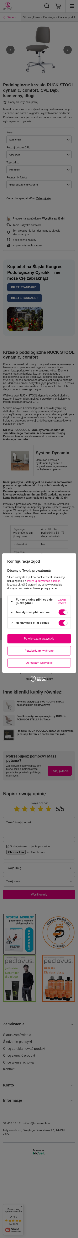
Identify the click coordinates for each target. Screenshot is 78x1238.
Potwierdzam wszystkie (39, 638)
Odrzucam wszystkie (39, 662)
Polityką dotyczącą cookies (43, 581)
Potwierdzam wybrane (39, 650)
